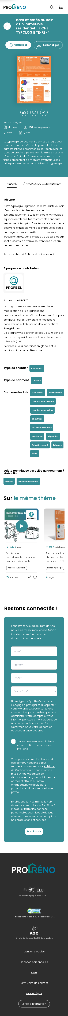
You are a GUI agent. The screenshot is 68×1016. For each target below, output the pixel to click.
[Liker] (24, 112)
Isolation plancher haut (43, 401)
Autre (34, 453)
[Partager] (44, 112)
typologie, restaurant (28, 481)
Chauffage (37, 419)
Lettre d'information (34, 1004)
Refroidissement (40, 445)
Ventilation (37, 436)
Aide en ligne (34, 993)
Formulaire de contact (34, 983)
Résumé (12, 184)
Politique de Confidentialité (33, 768)
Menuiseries (37, 392)
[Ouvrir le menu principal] (61, 7)
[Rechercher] (51, 7)
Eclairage (57, 445)
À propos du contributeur (42, 184)
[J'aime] (34, 112)
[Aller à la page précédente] (7, 26)
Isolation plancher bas (42, 410)
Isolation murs (55, 392)
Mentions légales (34, 951)
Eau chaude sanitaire (42, 427)
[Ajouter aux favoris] (35, 577)
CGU (34, 972)
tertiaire (9, 481)
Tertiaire (36, 380)
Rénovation (36, 368)
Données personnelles (34, 962)
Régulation (53, 436)
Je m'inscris (34, 831)
